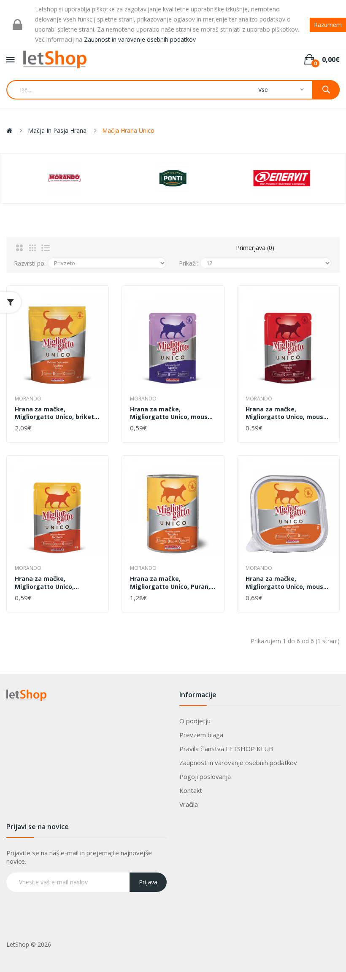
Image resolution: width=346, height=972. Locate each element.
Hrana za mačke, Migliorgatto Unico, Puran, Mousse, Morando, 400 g (170, 582)
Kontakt (190, 790)
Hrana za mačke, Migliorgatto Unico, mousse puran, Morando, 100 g (288, 582)
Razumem (328, 25)
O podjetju (195, 721)
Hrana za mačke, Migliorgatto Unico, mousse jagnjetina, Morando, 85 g (172, 413)
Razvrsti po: (30, 263)
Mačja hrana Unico (128, 130)
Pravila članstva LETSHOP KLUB (226, 748)
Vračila (188, 804)
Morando (28, 398)
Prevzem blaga (201, 734)
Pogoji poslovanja (205, 776)
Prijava (148, 882)
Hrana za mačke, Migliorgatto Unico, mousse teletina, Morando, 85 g (288, 413)
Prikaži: (188, 263)
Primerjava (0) (255, 248)
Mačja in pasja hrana (57, 130)
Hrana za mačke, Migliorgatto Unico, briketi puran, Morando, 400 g (55, 413)
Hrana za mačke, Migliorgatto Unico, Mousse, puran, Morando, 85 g (57, 582)
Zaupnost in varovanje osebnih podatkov (238, 762)
